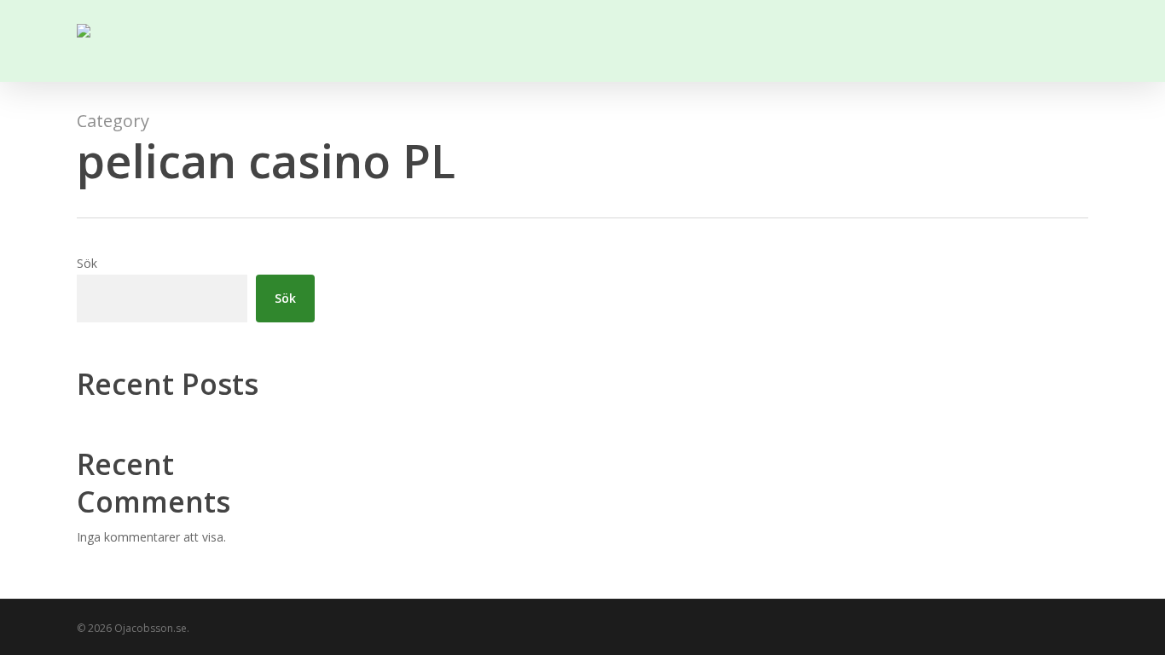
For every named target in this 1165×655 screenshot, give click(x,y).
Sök (87, 263)
